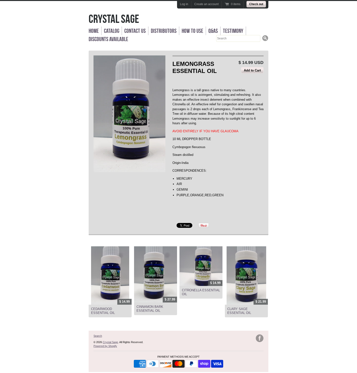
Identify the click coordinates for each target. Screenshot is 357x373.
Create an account (206, 4)
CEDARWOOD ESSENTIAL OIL (103, 311)
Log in (184, 4)
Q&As (213, 31)
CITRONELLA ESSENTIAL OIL (201, 292)
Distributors (164, 31)
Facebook (260, 338)
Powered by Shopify (105, 346)
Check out (256, 4)
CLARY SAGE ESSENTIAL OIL (239, 311)
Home (94, 31)
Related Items (102, 241)
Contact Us (135, 31)
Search (98, 335)
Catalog (111, 31)
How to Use (192, 31)
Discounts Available (108, 39)
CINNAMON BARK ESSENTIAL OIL (149, 308)
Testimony (233, 31)
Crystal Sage (114, 18)
